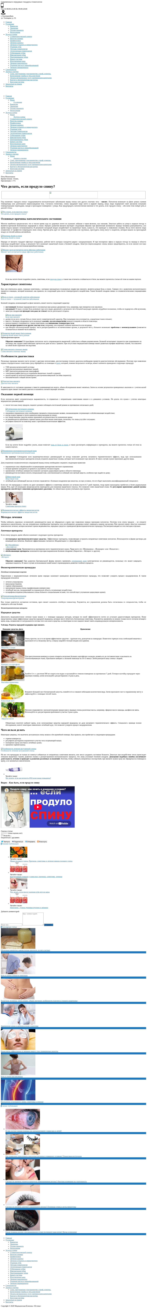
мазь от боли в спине (59, 445)
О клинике (10, 24)
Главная (9, 22)
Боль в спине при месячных (12, 1077)
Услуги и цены (11, 34)
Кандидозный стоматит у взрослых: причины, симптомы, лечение (36, 877)
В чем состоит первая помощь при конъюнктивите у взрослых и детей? (34, 1131)
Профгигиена (15, 41)
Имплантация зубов (18, 55)
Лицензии (14, 28)
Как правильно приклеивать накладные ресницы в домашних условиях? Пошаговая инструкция (44, 1156)
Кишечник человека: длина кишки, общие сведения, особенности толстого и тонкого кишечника (39, 1001)
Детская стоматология (18, 49)
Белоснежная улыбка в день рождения (25, 76)
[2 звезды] (3, 833)
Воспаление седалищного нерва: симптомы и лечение (22, 1102)
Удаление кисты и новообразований (24, 65)
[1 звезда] (1, 833)
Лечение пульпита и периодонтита (23, 45)
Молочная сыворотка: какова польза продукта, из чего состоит (25, 950)
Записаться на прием (14, 84)
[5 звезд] (7, 833)
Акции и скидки (12, 72)
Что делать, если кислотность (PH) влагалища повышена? (28, 778)
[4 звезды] (5, 833)
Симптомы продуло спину (16, 506)
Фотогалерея (15, 32)
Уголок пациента (17, 30)
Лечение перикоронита (19, 67)
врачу (58, 363)
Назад (12, 100)
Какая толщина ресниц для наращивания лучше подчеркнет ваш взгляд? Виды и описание (41, 1232)
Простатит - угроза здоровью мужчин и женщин (29, 908)
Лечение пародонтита (18, 63)
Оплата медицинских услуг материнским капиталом (31, 78)
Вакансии (14, 26)
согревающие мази (79, 561)
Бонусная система (17, 82)
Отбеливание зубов (17, 53)
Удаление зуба (15, 47)
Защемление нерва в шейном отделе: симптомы (19, 1026)
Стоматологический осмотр (21, 36)
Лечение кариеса (16, 43)
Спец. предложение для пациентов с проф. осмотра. (30, 74)
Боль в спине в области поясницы (14, 975)
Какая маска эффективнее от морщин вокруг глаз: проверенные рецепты (29, 1051)
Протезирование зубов (19, 57)
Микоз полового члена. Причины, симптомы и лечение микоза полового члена (41, 861)
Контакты (9, 86)
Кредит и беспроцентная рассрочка (24, 80)
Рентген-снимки (16, 39)
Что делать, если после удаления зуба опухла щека (30, 892)
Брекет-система (16, 59)
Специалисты (11, 70)
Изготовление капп (17, 61)
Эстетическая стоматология (21, 51)
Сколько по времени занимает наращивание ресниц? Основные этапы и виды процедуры (41, 1207)
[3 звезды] (4, 833)
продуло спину (56, 279)
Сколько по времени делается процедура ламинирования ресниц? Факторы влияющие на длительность (46, 1181)
